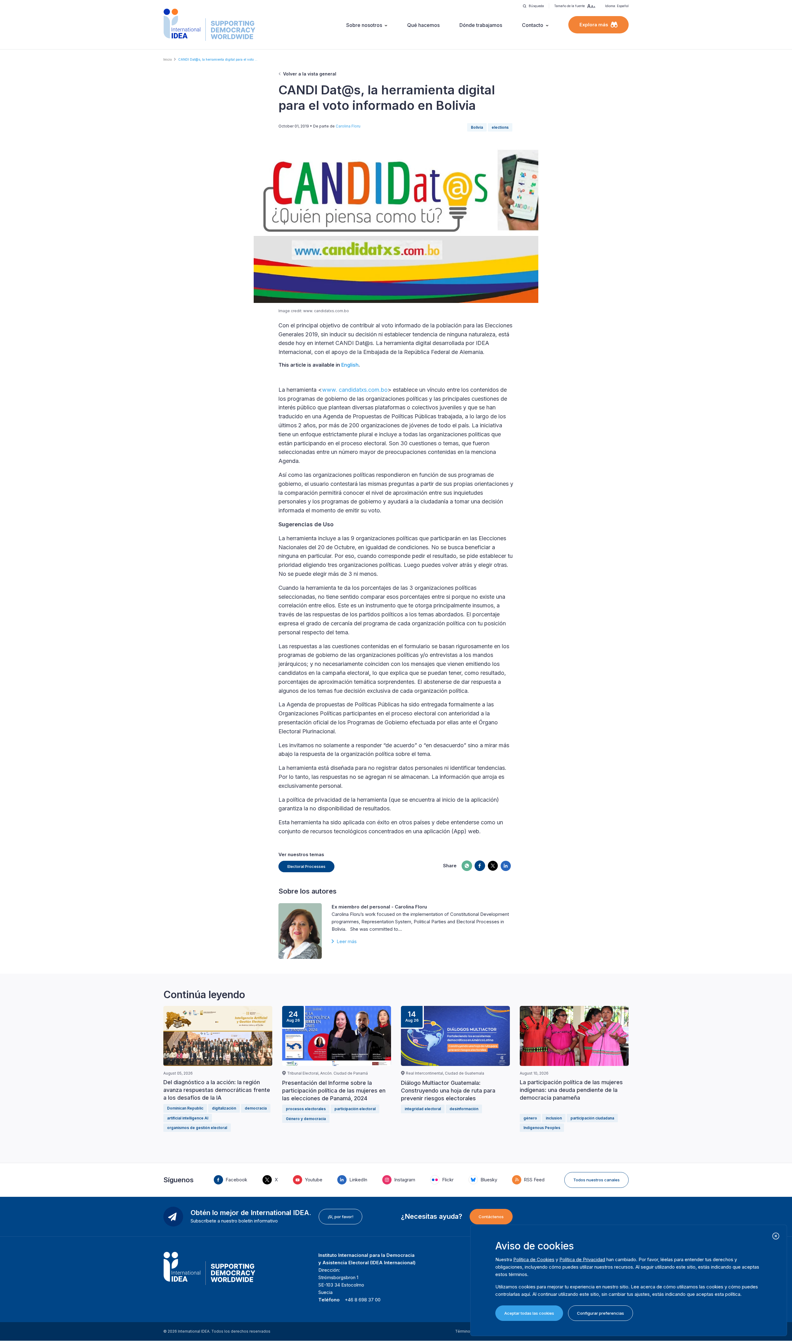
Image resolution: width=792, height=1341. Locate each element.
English (350, 365)
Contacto (532, 25)
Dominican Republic (185, 1108)
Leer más (347, 941)
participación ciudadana (592, 1118)
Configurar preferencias (600, 1313)
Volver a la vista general (309, 73)
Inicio (167, 59)
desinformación (464, 1108)
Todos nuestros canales (596, 1179)
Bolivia (477, 127)
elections (500, 127)
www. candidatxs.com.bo (355, 389)
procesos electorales (306, 1108)
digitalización (224, 1108)
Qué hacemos (423, 25)
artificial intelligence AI (187, 1118)
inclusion (554, 1118)
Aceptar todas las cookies (529, 1313)
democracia (256, 1108)
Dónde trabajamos (480, 25)
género (530, 1118)
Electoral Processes (306, 866)
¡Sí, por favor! (340, 1216)
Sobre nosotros (364, 25)
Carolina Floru (348, 126)
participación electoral (355, 1108)
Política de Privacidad (582, 1259)
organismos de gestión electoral (197, 1127)
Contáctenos (491, 1216)
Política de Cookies (533, 1259)
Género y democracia (306, 1118)
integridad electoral (423, 1108)
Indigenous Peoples (541, 1127)
